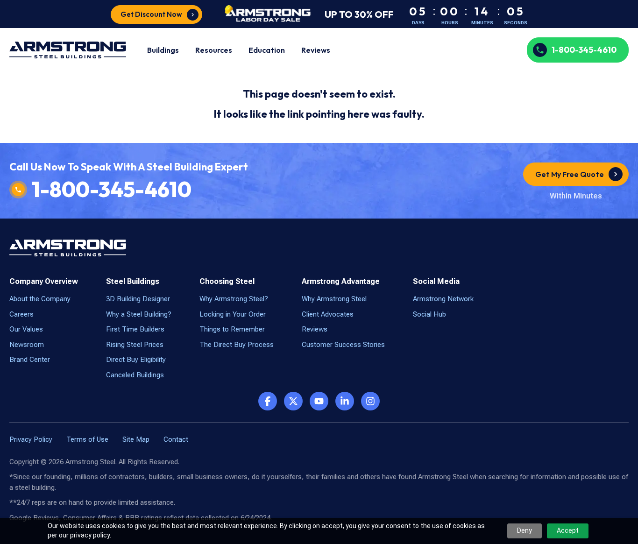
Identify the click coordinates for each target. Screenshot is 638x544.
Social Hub (429, 314)
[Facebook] (267, 401)
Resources (213, 50)
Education (266, 50)
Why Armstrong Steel (334, 299)
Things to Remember (232, 329)
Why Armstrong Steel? (233, 299)
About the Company (40, 299)
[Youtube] (319, 401)
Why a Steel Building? (138, 314)
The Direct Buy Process (236, 344)
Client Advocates (328, 314)
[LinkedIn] (344, 401)
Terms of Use (87, 439)
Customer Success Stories (343, 344)
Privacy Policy (30, 439)
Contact (175, 439)
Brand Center (29, 359)
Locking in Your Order (232, 314)
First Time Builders (135, 329)
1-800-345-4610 (584, 49)
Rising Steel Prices (134, 344)
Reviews (315, 50)
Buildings (163, 50)
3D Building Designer (138, 299)
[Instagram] (370, 401)
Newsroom (26, 344)
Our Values (26, 329)
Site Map (135, 439)
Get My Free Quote (569, 174)
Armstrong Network (443, 299)
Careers (21, 314)
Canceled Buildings (135, 375)
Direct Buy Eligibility (136, 359)
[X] (293, 401)
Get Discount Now (151, 14)
